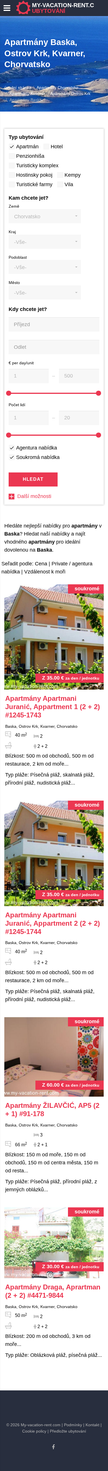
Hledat (33, 479)
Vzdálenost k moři (44, 572)
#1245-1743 (52, 706)
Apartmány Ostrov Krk (70, 93)
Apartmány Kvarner (27, 93)
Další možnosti (34, 496)
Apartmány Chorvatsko (57, 87)
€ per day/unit (21, 363)
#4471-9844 (53, 1291)
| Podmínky (72, 1425)
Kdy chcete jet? (28, 309)
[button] (45, 216)
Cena (41, 564)
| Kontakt (91, 1425)
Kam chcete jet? (28, 198)
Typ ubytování (26, 137)
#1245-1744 (52, 923)
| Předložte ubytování (67, 1431)
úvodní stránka (17, 87)
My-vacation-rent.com (67, 8)
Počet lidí (17, 404)
